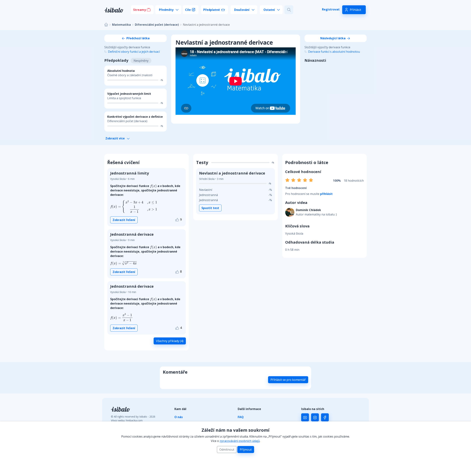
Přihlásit (355, 10)
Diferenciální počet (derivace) (157, 25)
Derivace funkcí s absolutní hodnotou (334, 52)
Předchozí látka (138, 38)
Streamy (139, 10)
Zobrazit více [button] (115, 138)
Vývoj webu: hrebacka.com (127, 420)
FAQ (241, 417)
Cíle (188, 10)
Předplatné (211, 10)
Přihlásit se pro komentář (288, 380)
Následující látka (333, 38)
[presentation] (153, 186)
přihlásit (326, 194)
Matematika (121, 25)
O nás (178, 417)
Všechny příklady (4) (169, 341)
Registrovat (331, 9)
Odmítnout (226, 449)
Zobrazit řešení (124, 220)
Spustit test (210, 208)
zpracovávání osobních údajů (240, 441)
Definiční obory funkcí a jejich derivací (134, 52)
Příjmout (246, 449)
